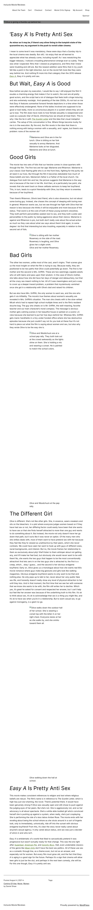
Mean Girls (30, 848)
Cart (30, 10)
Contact (48, 10)
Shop (87, 10)
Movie (19, 883)
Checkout (38, 10)
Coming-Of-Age (10, 883)
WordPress (84, 905)
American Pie (31, 845)
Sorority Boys (48, 845)
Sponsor (86, 16)
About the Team (18, 10)
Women (26, 883)
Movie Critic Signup (62, 10)
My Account (77, 10)
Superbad (19, 845)
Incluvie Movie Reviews (14, 5)
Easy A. (13, 76)
